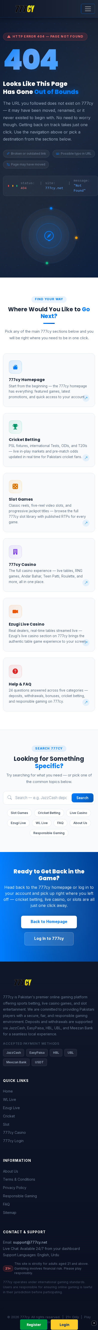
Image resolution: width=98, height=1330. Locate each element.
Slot (6, 1124)
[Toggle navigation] (88, 9)
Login (64, 1324)
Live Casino (78, 813)
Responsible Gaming (49, 833)
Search (82, 798)
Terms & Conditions (19, 1179)
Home (8, 1091)
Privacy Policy (14, 1187)
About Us (80, 823)
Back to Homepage (49, 921)
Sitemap (9, 1212)
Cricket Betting (49, 813)
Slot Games (19, 813)
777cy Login (13, 1141)
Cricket (9, 1116)
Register (34, 1324)
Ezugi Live (18, 823)
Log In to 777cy (49, 938)
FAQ (60, 823)
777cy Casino (14, 1132)
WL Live (42, 823)
